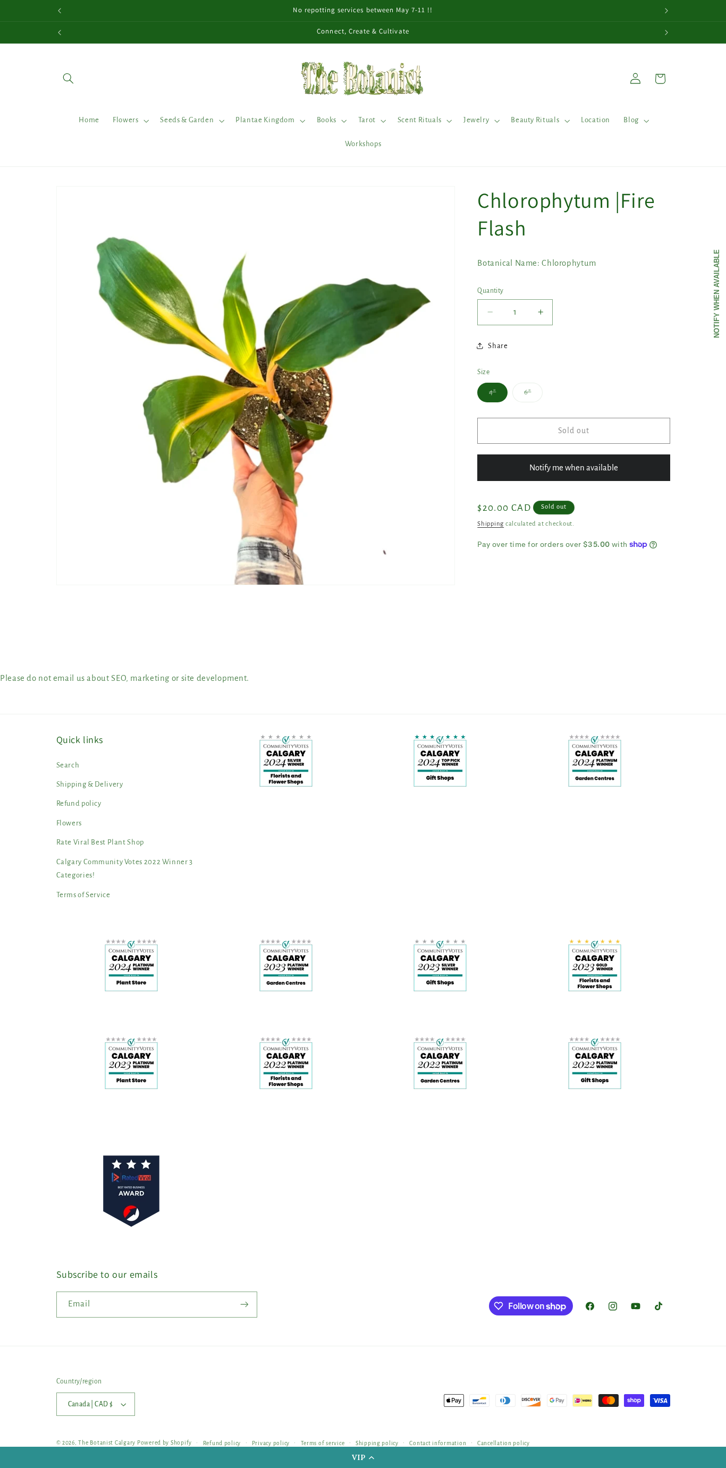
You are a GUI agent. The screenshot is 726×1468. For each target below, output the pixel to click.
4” (498, 394)
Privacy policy (271, 1443)
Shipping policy (377, 1443)
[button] (363, 1457)
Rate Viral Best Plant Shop (100, 842)
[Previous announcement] (59, 10)
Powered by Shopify (164, 1443)
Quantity (490, 290)
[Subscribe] (244, 1305)
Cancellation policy (503, 1443)
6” (533, 394)
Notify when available (717, 293)
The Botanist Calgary (107, 1443)
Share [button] (498, 346)
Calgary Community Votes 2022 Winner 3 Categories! (124, 869)
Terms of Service (83, 895)
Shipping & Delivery (89, 784)
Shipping (490, 523)
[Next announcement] (666, 10)
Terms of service (323, 1443)
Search (68, 765)
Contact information (437, 1443)
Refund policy (79, 804)
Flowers (69, 823)
